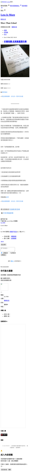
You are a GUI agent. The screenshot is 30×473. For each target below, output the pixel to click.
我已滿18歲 (4, 469)
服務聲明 (18, 447)
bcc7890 (3, 222)
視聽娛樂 (13, 236)
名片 (5, 34)
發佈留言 (3, 255)
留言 (15, 231)
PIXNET (8, 445)
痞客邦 (12, 231)
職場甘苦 (14, 27)
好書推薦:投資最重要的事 (15, 41)
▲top (2, 241)
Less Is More (8, 14)
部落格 (6, 32)
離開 (9, 469)
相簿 (5, 30)
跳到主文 (3, 19)
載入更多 (3, 244)
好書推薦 (13, 238)
